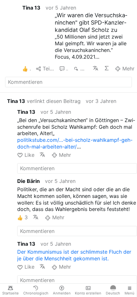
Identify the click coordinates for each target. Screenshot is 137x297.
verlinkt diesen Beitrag (44, 101)
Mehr (128, 68)
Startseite (10, 293)
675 (83, 68)
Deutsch (113, 293)
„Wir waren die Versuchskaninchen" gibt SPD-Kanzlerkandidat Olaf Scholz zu (91, 22)
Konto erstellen (88, 293)
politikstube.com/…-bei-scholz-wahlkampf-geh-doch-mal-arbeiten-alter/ (75, 143)
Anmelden (62, 293)
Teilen (48, 68)
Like (29, 155)
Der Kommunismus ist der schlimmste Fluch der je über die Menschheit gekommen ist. (74, 255)
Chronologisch (35, 293)
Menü (129, 293)
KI (107, 68)
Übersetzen (96, 68)
